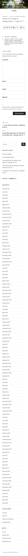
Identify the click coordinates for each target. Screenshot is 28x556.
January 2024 (5, 287)
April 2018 (5, 503)
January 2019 (5, 474)
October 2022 (6, 335)
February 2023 (6, 322)
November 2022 (6, 331)
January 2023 (5, 325)
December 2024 (6, 252)
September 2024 (7, 261)
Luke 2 (21, 43)
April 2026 (5, 201)
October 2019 (6, 446)
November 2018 (6, 481)
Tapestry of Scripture (7, 519)
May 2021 (5, 385)
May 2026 (5, 198)
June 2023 (5, 309)
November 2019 (6, 442)
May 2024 (5, 274)
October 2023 (6, 296)
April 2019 (5, 465)
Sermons (14, 36)
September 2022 (7, 338)
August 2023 (5, 303)
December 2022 (6, 328)
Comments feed (6, 538)
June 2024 (5, 271)
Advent (7, 39)
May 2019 (5, 461)
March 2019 (5, 468)
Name (4, 81)
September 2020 (7, 411)
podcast (7, 36)
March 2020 (5, 430)
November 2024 (6, 255)
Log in (4, 532)
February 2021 (6, 395)
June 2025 (5, 233)
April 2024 (5, 277)
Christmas (17, 40)
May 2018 (5, 500)
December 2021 (6, 363)
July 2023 (4, 306)
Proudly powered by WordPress (10, 552)
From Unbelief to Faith (8, 157)
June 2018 (5, 496)
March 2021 (5, 392)
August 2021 (5, 376)
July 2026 (4, 192)
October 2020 (6, 407)
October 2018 (6, 484)
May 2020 (5, 423)
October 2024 (6, 258)
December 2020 (6, 401)
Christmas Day (9, 41)
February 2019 (6, 471)
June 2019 (5, 458)
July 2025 (4, 230)
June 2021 (5, 382)
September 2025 (7, 223)
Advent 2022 (14, 39)
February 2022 (6, 357)
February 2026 (6, 208)
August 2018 (5, 490)
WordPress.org (6, 541)
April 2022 (5, 350)
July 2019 (4, 455)
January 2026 (5, 211)
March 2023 (5, 319)
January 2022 (5, 360)
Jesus (16, 43)
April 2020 (5, 427)
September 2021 (6, 373)
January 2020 (5, 436)
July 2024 (4, 268)
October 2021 (6, 369)
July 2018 (4, 493)
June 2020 (5, 420)
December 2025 (6, 214)
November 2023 (6, 293)
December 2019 (6, 439)
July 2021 (4, 379)
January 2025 (5, 249)
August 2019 (5, 452)
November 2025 (6, 217)
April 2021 (5, 388)
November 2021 (6, 366)
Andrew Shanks (20, 16)
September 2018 (7, 487)
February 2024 (6, 284)
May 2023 (5, 312)
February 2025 (6, 246)
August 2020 (5, 414)
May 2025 (5, 236)
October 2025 (6, 220)
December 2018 (6, 477)
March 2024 (5, 281)
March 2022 (5, 354)
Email (4, 89)
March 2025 (5, 242)
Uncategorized (6, 522)
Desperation (19, 41)
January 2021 (5, 398)
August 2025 (5, 227)
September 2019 (7, 449)
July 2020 (4, 417)
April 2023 (5, 315)
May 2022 (5, 347)
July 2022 (4, 344)
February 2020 (6, 433)
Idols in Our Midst (7, 154)
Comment (5, 59)
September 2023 (7, 300)
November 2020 (6, 404)
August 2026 (5, 188)
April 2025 (5, 239)
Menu (14, 10)
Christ (11, 40)
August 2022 (5, 341)
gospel (7, 43)
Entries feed (5, 535)
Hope (11, 43)
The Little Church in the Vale (13, 3)
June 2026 (5, 195)
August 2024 (5, 265)
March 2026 (5, 204)
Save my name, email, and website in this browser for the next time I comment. (13, 108)
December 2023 (6, 290)
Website (4, 97)
